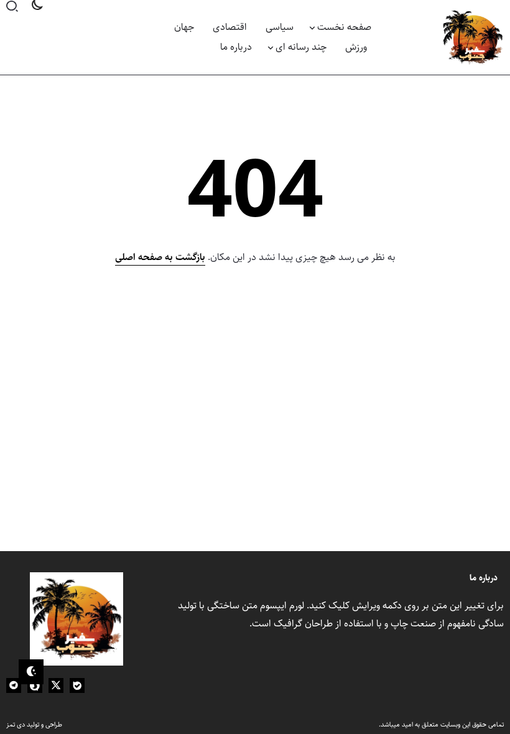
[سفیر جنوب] (473, 37)
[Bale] (77, 685)
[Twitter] (56, 685)
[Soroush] (34, 685)
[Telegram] (13, 685)
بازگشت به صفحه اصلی (160, 257)
